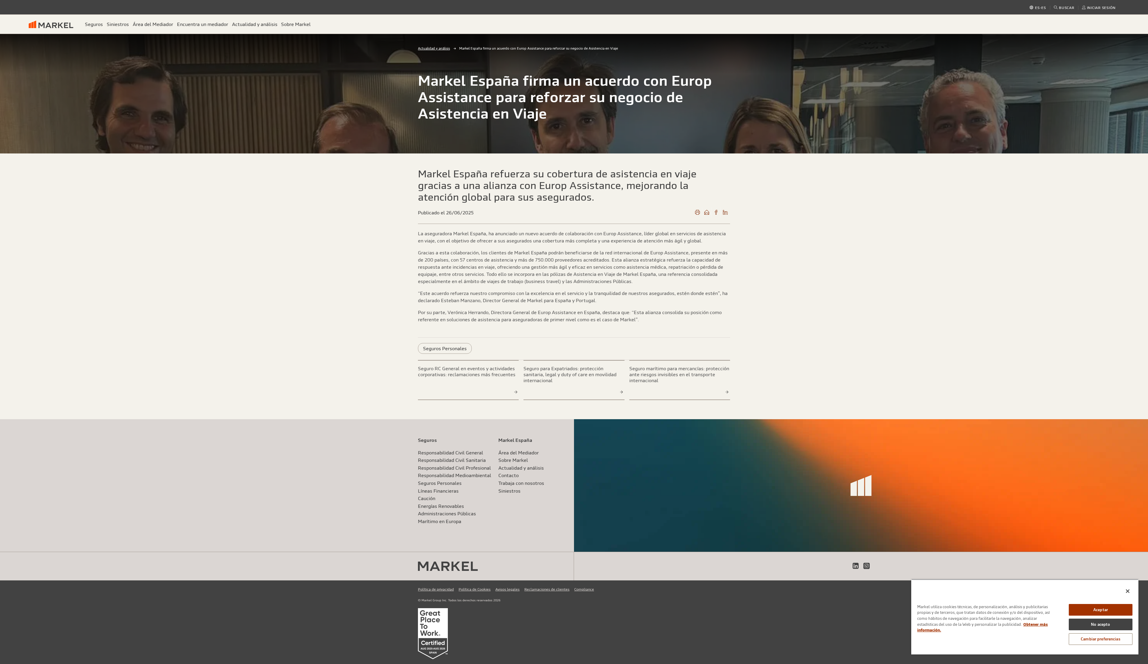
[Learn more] (516, 392)
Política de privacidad (436, 589)
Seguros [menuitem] (94, 24)
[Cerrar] (1127, 591)
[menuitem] (53, 24)
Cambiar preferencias (1100, 639)
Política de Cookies (475, 589)
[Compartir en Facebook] (716, 212)
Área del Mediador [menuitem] (153, 24)
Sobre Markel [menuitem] (296, 24)
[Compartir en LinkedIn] (725, 212)
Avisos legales (507, 589)
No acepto (1100, 624)
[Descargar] (697, 212)
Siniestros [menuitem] (118, 24)
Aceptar (1100, 610)
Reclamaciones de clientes (547, 589)
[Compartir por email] (706, 212)
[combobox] (1040, 8)
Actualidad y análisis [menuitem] (254, 24)
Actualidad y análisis (434, 48)
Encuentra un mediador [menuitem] (202, 24)
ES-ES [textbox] (1040, 8)
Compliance (584, 589)
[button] (1064, 8)
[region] (1024, 616)
